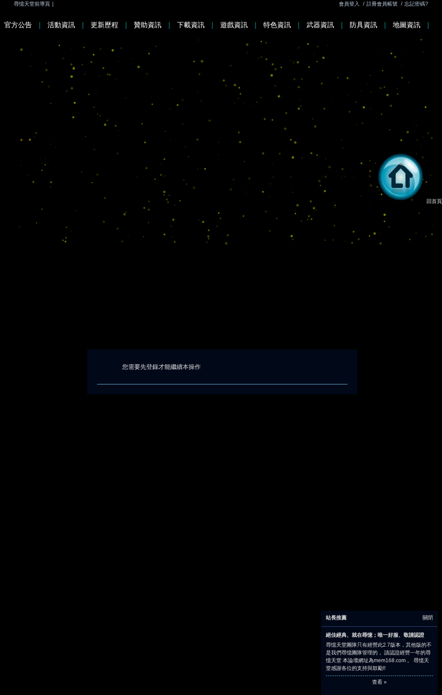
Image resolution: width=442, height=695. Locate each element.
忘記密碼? (416, 4)
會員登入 (349, 4)
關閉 (428, 618)
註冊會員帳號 (382, 4)
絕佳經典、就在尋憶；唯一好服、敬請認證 (375, 635)
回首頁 (434, 201)
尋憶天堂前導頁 (32, 4)
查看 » (379, 682)
